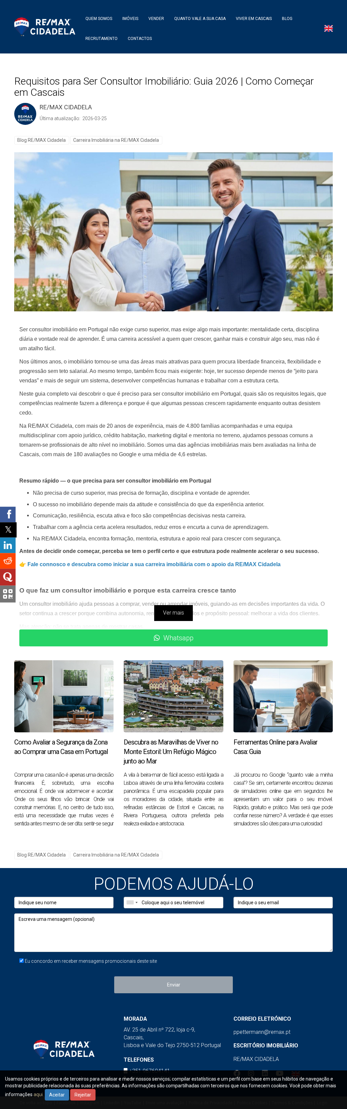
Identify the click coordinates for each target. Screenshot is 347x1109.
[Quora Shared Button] (8, 577)
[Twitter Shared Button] (8, 529)
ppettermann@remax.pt (261, 1032)
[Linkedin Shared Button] (8, 545)
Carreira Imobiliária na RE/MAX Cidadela (116, 140)
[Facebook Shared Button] (8, 514)
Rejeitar (83, 1094)
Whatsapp (178, 638)
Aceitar (57, 1094)
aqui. (39, 1094)
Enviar (173, 985)
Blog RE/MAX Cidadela (41, 140)
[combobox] (132, 902)
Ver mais (173, 612)
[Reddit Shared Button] (8, 561)
